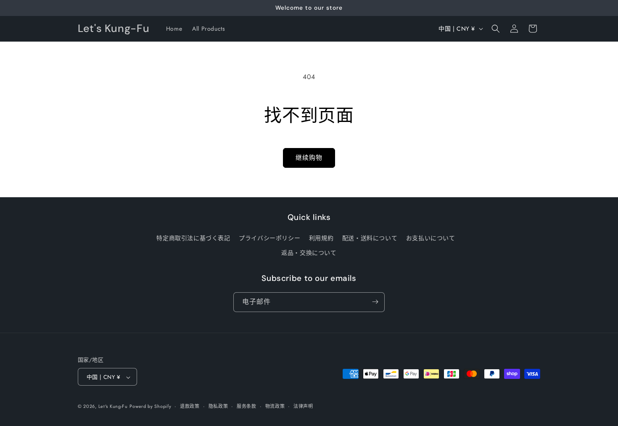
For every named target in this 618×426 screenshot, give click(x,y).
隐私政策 (218, 406)
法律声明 (303, 406)
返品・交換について (308, 253)
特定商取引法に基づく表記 (193, 238)
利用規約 (321, 238)
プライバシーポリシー (269, 238)
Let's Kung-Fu (113, 406)
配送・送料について (369, 238)
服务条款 (246, 406)
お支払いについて (430, 238)
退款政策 (190, 406)
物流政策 (275, 406)
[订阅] (375, 302)
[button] (495, 28)
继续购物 (309, 157)
